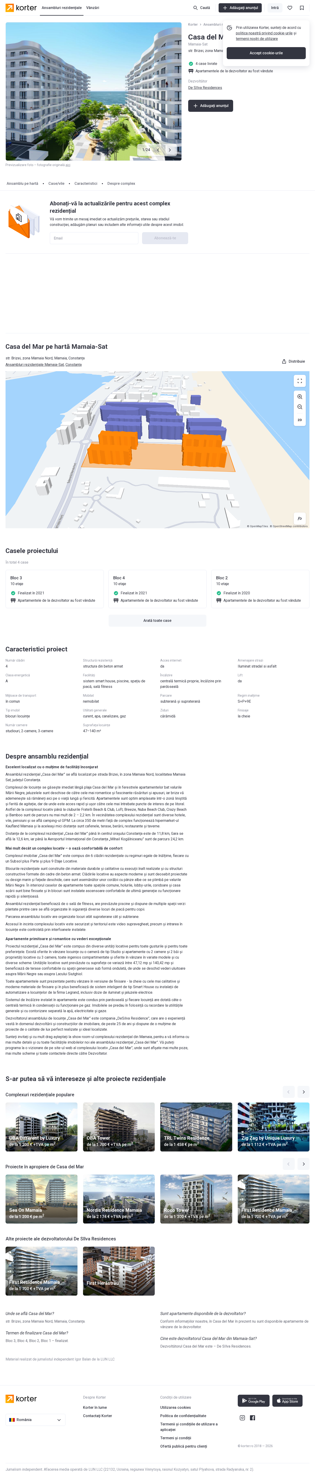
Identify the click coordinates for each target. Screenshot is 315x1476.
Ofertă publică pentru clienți (183, 1446)
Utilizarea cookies (175, 1407)
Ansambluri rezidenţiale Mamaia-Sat (35, 364)
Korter (193, 24)
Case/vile (56, 183)
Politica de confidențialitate (183, 1416)
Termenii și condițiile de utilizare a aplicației (189, 1427)
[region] (157, 449)
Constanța (73, 364)
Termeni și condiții (175, 1438)
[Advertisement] (157, 293)
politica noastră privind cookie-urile (264, 33)
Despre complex (121, 183)
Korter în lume (95, 1407)
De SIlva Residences (205, 87)
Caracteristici (85, 183)
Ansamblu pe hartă (22, 183)
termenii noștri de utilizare (257, 38)
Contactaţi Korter (97, 1416)
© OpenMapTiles (257, 526)
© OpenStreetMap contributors (289, 526)
